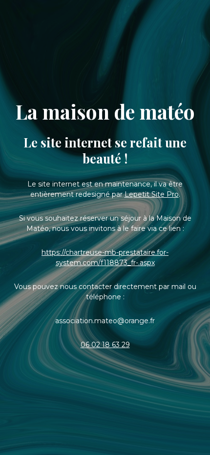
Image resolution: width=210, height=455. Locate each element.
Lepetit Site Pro (152, 194)
